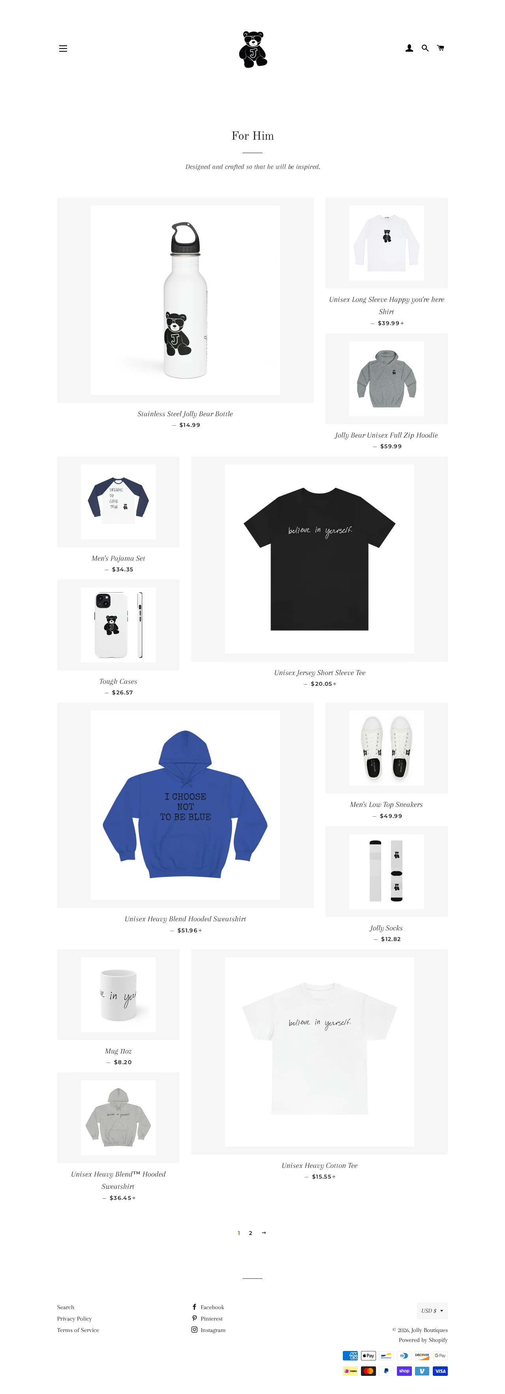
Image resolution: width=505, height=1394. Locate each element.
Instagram (212, 1330)
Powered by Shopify (423, 1339)
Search (65, 1307)
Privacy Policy (74, 1318)
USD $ (428, 1310)
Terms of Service (78, 1330)
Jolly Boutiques (429, 1330)
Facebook (211, 1307)
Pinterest (211, 1318)
